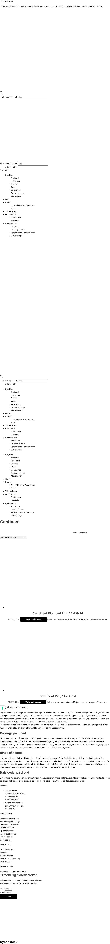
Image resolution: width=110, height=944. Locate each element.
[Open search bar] (1, 93)
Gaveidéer (15, 220)
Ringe (13, 187)
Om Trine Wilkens (7, 849)
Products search (10, 97)
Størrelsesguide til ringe (10, 822)
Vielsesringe (16, 190)
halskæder (28, 713)
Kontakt (3, 853)
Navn (2, 889)
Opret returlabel (7, 831)
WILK (13, 208)
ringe (36, 713)
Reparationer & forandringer (23, 233)
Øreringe (14, 184)
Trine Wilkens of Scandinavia (23, 205)
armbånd (11, 713)
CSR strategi (16, 236)
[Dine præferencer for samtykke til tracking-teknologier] (2, 708)
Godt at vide (10, 214)
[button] (55, 170)
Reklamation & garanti (9, 825)
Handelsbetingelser (8, 834)
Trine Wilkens (11, 211)
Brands (8, 202)
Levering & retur (18, 230)
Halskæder (15, 181)
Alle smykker (16, 196)
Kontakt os (15, 226)
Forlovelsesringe (18, 193)
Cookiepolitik (5, 840)
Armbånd (15, 178)
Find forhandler (6, 856)
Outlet (8, 199)
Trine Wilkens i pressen (10, 859)
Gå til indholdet (6, 1)
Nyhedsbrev (8, 942)
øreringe (19, 713)
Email (2, 892)
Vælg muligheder (33, 619)
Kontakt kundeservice (9, 819)
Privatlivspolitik (6, 837)
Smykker (9, 175)
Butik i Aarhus (11, 223)
